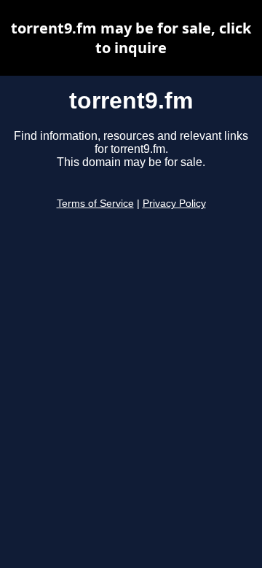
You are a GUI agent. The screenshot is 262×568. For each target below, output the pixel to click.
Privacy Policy (174, 203)
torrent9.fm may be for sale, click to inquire (131, 38)
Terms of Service (95, 203)
